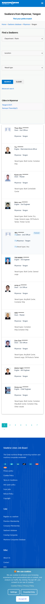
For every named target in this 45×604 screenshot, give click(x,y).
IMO (5, 567)
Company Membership (11, 526)
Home (4, 24)
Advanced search (8, 89)
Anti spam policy (9, 485)
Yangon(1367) (7, 105)
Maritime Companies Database (14, 540)
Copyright (6, 498)
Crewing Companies (10, 535)
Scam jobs (7, 489)
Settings (13, 592)
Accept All (23, 599)
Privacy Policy (28, 586)
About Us (6, 558)
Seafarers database (14, 24)
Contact (6, 562)
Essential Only (29, 592)
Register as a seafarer (10, 517)
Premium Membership (11, 521)
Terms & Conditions (10, 480)
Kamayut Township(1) (10, 108)
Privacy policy (8, 471)
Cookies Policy (16, 586)
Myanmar (26, 24)
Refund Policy (8, 494)
